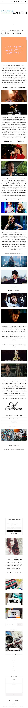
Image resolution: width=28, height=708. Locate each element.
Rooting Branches (12, 706)
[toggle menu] (1, 1)
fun (14, 415)
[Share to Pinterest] (13, 418)
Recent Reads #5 (14, 619)
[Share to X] (9, 418)
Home (14, 704)
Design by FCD (20, 706)
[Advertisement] (14, 502)
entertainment (9, 415)
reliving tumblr (18, 415)
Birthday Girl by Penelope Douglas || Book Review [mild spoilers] (14, 604)
